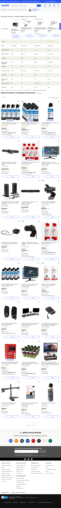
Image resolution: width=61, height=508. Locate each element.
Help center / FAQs (5, 473)
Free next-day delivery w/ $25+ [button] (49, 134)
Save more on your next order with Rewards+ (10, 1)
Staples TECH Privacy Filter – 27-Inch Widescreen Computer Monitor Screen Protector (30, 285)
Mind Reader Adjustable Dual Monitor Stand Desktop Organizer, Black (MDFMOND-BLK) (30, 324)
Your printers (33, 469)
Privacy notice (15, 502)
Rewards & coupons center (36, 473)
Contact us (3, 481)
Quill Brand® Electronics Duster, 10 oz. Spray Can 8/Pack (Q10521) (10, 285)
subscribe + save (19, 471)
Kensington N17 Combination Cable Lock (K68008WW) (53, 28)
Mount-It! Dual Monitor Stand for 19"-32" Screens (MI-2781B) (9, 403)
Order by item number (35, 471)
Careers (47, 471)
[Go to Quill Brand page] (11, 441)
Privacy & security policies (6, 479)
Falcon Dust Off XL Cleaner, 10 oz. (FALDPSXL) (49, 403)
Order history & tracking (6, 465)
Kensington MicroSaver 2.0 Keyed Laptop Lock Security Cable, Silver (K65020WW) (40, 28)
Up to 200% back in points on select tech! (30, 1)
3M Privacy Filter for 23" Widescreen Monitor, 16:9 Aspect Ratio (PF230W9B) (30, 404)
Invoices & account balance (6, 471)
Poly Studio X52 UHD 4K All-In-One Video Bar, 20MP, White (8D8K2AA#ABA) (30, 203)
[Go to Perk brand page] (27, 441)
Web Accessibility (49, 473)
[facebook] (32, 459)
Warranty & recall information (7, 477)
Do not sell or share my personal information (44, 502)
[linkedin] (28, 459)
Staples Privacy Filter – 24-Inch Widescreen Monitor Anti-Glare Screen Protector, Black (50, 163)
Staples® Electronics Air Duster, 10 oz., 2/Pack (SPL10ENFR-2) (50, 243)
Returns (3, 467)
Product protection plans (21, 484)
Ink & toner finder (34, 467)
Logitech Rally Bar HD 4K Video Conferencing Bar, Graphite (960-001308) (9, 163)
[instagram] (25, 459)
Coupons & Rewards (12, 9)
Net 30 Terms (19, 473)
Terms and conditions (25, 454)
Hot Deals (19, 9)
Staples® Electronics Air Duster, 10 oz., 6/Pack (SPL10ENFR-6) (30, 163)
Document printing (20, 478)
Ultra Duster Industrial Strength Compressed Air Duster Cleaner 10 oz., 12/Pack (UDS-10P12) (30, 363)
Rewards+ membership (20, 465)
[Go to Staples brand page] (33, 441)
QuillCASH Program (20, 469)
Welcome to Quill (49, 465)
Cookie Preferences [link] (31, 502)
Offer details (45, 211)
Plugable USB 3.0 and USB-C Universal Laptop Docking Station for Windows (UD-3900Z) (10, 203)
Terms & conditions (7, 502)
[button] (39, 5)
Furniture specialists (20, 482)
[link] (18, 101)
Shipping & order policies (6, 475)
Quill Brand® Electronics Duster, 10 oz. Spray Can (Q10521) (50, 123)
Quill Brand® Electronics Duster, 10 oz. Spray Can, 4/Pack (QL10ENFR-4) (10, 123)
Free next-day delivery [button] (7, 134)
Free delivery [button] (25, 133)
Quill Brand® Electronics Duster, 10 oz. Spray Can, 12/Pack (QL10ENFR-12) (30, 123)
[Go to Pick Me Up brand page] (22, 441)
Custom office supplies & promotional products (21, 476)
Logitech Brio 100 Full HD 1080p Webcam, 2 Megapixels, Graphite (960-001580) (30, 243)
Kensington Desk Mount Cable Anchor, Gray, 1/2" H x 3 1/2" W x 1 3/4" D (27, 28)
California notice (23, 502)
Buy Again (24, 9)
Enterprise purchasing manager (22, 480)
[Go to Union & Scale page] (44, 441)
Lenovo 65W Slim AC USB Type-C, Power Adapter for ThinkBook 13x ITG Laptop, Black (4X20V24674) (50, 324)
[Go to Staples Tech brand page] (39, 441)
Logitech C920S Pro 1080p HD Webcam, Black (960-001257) (49, 202)
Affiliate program (19, 488)
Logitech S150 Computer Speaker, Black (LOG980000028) (9, 324)
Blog (47, 467)
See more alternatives (16, 36)
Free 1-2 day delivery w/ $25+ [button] (28, 256)
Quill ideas (18, 486)
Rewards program (19, 467)
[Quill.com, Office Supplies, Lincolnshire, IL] (4, 497)
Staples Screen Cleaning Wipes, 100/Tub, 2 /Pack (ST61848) (49, 285)
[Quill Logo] (5, 5)
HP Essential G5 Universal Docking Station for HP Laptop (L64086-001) (9, 243)
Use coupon (43, 451)
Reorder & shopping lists (36, 465)
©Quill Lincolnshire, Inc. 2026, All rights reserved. (17, 497)
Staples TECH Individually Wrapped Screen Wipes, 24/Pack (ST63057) (9, 363)
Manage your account (5, 469)
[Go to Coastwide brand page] (16, 441)
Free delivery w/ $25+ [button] (47, 412)
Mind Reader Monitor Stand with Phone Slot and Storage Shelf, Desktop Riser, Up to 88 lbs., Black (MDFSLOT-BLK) (51, 363)
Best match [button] (55, 97)
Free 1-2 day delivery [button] (27, 413)
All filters (4, 97)
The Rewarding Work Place (51, 469)
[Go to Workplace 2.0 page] (50, 441)
